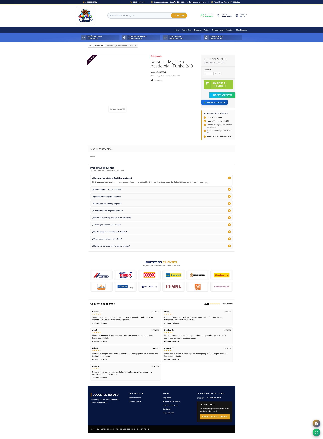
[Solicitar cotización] (316, 423)
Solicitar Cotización (170, 405)
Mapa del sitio (168, 413)
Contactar (167, 409)
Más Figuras (241, 30)
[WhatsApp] (316, 432)
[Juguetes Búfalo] (85, 15)
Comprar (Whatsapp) (222, 95)
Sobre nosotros (135, 398)
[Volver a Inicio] (90, 45)
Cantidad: (207, 70)
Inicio (176, 30)
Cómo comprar (135, 401)
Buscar (181, 15)
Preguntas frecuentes (171, 401)
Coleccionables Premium (222, 30)
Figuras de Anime (201, 30)
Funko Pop (187, 30)
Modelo (154, 72)
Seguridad (167, 398)
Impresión (159, 80)
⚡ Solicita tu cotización (214, 102)
